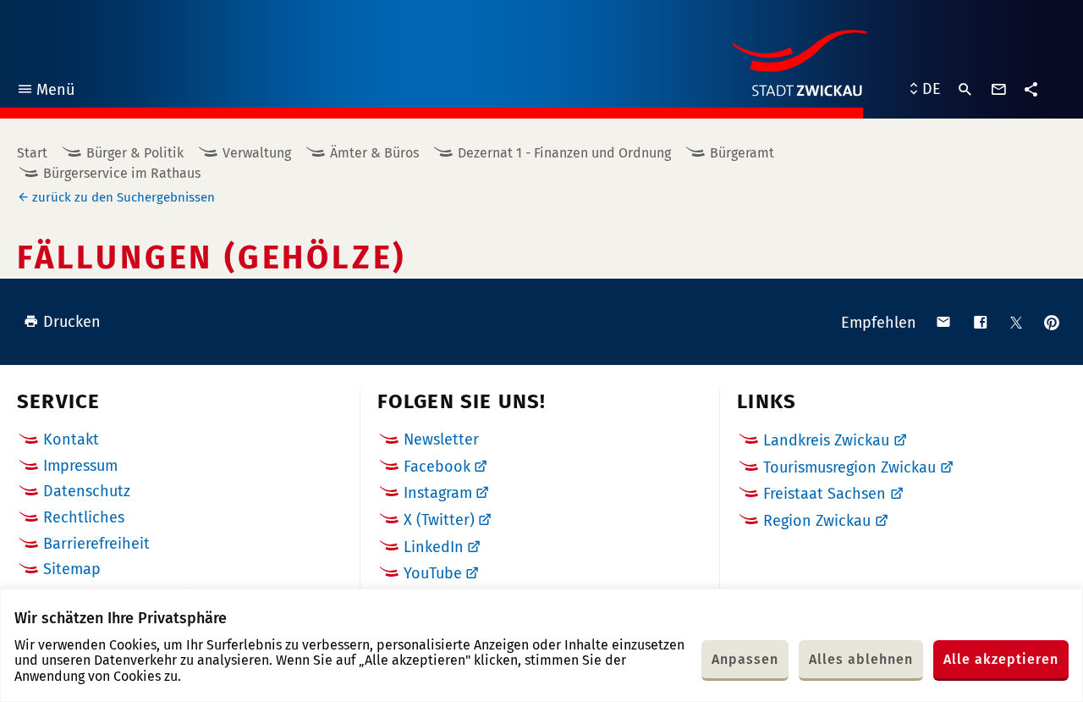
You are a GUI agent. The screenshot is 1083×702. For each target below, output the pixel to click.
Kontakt (71, 439)
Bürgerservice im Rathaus (122, 173)
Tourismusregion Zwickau (849, 467)
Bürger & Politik (135, 153)
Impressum (80, 465)
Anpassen (745, 659)
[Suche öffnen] (965, 89)
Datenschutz (86, 491)
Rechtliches (83, 517)
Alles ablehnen (861, 659)
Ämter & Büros (374, 153)
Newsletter (441, 439)
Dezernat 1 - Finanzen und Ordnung (564, 153)
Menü (45, 91)
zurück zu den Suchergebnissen (123, 197)
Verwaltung (257, 153)
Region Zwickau (817, 520)
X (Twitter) (439, 520)
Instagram (438, 493)
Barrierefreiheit (96, 543)
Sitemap (72, 569)
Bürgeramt (742, 153)
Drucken (72, 321)
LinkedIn (434, 547)
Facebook (437, 466)
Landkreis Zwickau (826, 440)
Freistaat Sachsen (824, 493)
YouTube (433, 573)
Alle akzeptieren (1000, 659)
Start (32, 153)
